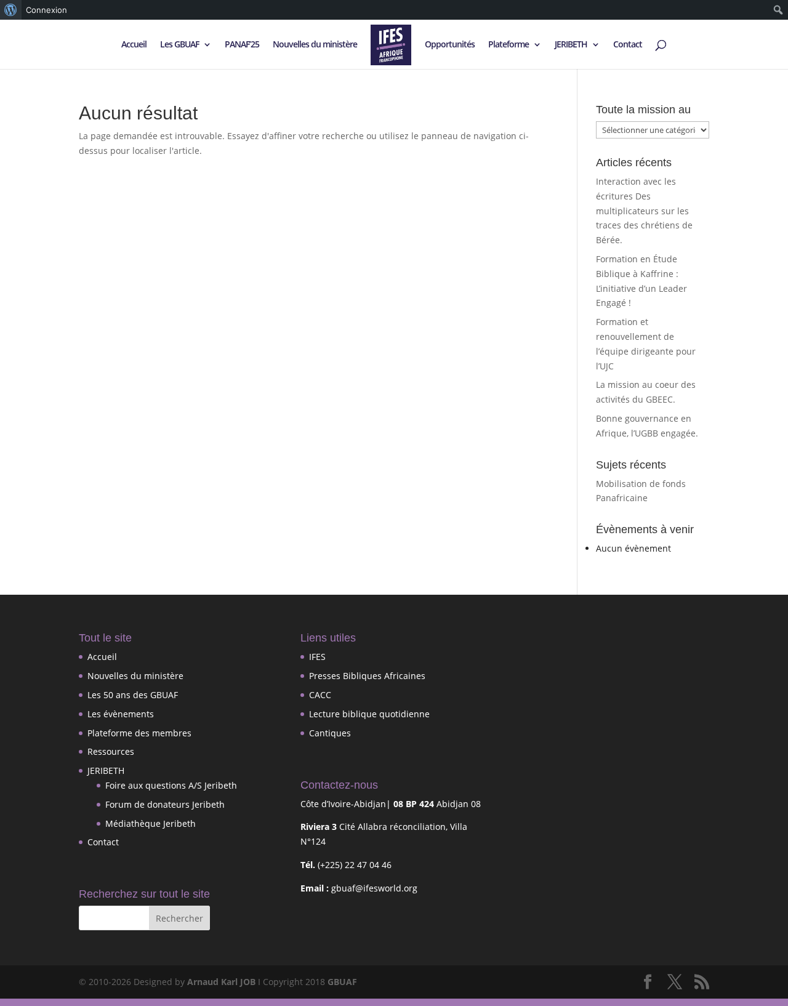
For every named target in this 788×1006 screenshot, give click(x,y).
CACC (320, 695)
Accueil (134, 45)
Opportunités (450, 45)
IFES (317, 656)
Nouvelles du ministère (315, 45)
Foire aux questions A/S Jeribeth (171, 785)
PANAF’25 (242, 45)
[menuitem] (11, 10)
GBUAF (342, 982)
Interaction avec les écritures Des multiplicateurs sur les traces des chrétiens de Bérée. (644, 210)
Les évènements (120, 714)
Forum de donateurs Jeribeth (165, 804)
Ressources (110, 751)
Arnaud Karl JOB (221, 982)
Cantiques (330, 733)
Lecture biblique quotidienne (369, 714)
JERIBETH (571, 45)
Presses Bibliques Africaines (367, 676)
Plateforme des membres (139, 733)
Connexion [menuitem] (46, 10)
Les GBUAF (179, 45)
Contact (627, 45)
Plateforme (508, 45)
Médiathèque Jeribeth (150, 823)
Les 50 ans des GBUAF (132, 695)
